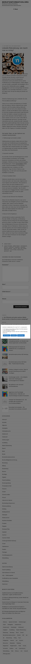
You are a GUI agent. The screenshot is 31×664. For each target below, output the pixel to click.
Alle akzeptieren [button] (6, 335)
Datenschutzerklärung (10, 329)
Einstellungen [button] (21, 335)
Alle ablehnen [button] (13, 335)
